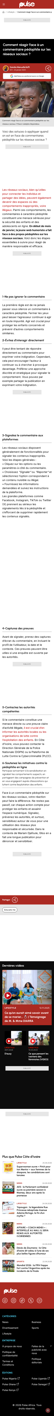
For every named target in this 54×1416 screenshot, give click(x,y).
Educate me (9, 910)
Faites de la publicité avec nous (39, 1350)
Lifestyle (11, 12)
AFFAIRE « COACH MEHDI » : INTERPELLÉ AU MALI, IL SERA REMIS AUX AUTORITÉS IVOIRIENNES (33, 1232)
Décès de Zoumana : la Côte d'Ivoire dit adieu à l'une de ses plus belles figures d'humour (33, 1250)
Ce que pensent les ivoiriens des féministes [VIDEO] (38, 1056)
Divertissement (10, 1327)
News (19, 1183)
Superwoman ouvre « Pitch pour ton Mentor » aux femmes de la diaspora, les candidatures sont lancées (34, 1171)
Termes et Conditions (8, 1363)
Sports (20, 1261)
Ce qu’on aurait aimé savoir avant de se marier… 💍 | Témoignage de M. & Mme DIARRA (27, 1017)
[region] (27, 1047)
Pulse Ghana (9, 1384)
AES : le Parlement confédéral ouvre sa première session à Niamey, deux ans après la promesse (32, 1191)
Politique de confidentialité (10, 1354)
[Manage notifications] (48, 1410)
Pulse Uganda (39, 1378)
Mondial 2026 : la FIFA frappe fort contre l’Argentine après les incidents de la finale (33, 1268)
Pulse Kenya (8, 1390)
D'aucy (8, 1053)
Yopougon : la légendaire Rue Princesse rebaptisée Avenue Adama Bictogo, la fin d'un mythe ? (32, 1211)
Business (36, 1322)
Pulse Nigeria (9, 1378)
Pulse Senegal (39, 1384)
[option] (15, 1047)
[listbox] (27, 1047)
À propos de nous (12, 1346)
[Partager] (48, 68)
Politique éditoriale (37, 1361)
